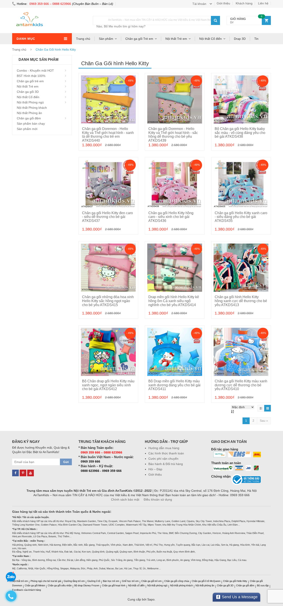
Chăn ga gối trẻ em (30, 81)
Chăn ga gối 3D (28, 91)
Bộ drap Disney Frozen (86, 585)
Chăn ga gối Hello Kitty (235, 581)
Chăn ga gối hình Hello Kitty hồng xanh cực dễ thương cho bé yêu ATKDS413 (241, 301)
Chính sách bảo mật (125, 499)
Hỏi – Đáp (155, 469)
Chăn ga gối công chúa (176, 581)
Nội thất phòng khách (181, 585)
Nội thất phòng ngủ (157, 585)
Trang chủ (83, 38)
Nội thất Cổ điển (210, 38)
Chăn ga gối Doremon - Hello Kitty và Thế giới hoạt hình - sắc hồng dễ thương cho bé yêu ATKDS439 (173, 134)
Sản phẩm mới (27, 129)
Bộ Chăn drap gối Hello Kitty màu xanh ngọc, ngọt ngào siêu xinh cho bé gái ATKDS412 (108, 385)
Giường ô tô (93, 581)
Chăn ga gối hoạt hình (113, 585)
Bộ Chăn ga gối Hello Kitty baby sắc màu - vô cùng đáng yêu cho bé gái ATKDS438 (240, 132)
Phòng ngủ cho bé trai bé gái (46, 581)
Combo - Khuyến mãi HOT (35, 70)
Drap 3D (240, 38)
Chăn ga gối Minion (35, 585)
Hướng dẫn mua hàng (163, 448)
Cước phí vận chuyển (163, 458)
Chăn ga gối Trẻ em (139, 38)
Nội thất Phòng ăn (29, 113)
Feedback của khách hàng (26, 590)
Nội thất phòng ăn (204, 585)
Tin (256, 38)
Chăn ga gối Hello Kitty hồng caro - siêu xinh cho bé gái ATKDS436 (170, 217)
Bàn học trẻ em (111, 581)
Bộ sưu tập (263, 585)
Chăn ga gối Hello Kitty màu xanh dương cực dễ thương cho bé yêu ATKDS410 (241, 385)
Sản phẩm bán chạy (31, 123)
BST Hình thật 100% (31, 76)
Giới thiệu (223, 3)
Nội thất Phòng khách (32, 107)
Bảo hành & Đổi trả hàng (165, 464)
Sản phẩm (106, 38)
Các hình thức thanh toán (166, 453)
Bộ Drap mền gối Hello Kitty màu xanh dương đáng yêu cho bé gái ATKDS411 (174, 385)
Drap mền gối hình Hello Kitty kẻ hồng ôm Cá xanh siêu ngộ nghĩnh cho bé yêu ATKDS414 (173, 301)
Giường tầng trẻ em (74, 581)
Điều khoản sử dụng (158, 499)
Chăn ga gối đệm (29, 118)
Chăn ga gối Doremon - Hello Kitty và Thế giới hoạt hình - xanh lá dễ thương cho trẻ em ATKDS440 (108, 134)
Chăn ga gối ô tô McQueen (206, 581)
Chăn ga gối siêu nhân (60, 585)
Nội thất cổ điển (136, 585)
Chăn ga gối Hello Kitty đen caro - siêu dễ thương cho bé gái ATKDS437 (107, 217)
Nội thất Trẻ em (176, 38)
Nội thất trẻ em (20, 581)
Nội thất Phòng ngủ (30, 102)
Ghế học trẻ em (130, 581)
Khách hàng (244, 3)
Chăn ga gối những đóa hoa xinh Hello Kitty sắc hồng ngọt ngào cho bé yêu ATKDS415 (108, 301)
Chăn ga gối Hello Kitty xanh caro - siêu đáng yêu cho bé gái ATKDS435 (241, 217)
